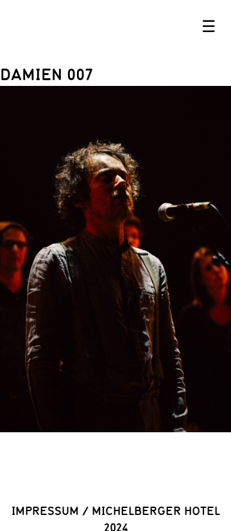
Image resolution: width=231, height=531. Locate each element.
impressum (45, 510)
